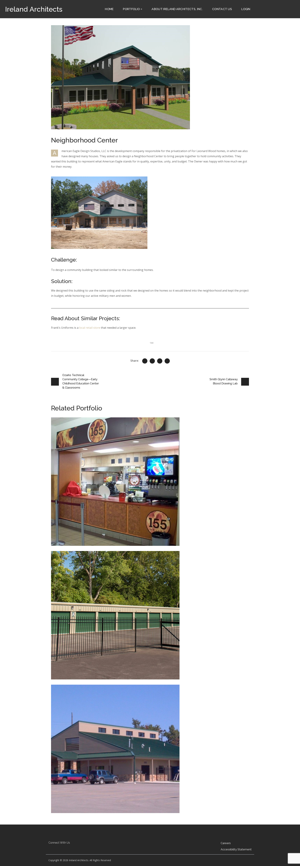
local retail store (89, 328)
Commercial (64, 431)
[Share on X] (144, 361)
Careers (226, 843)
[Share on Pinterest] (159, 361)
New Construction (85, 565)
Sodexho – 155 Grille (78, 425)
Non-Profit (100, 698)
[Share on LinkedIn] (167, 361)
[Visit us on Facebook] (53, 848)
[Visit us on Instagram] (65, 848)
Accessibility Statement (236, 849)
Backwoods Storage (77, 559)
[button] (53, 848)
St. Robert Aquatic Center (83, 693)
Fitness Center (83, 698)
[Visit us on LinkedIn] (59, 848)
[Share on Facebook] (152, 361)
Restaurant (81, 431)
